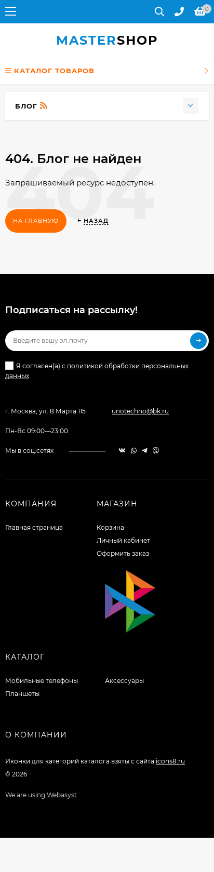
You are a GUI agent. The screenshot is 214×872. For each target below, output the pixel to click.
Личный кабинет (123, 540)
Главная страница (34, 527)
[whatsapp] (134, 450)
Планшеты (22, 693)
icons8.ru (170, 761)
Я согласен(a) (97, 371)
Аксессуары (124, 681)
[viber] (156, 450)
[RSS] (44, 106)
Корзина (110, 527)
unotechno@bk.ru (140, 411)
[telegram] (145, 450)
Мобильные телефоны (41, 681)
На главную (36, 220)
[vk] (122, 450)
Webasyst (62, 795)
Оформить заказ (123, 553)
